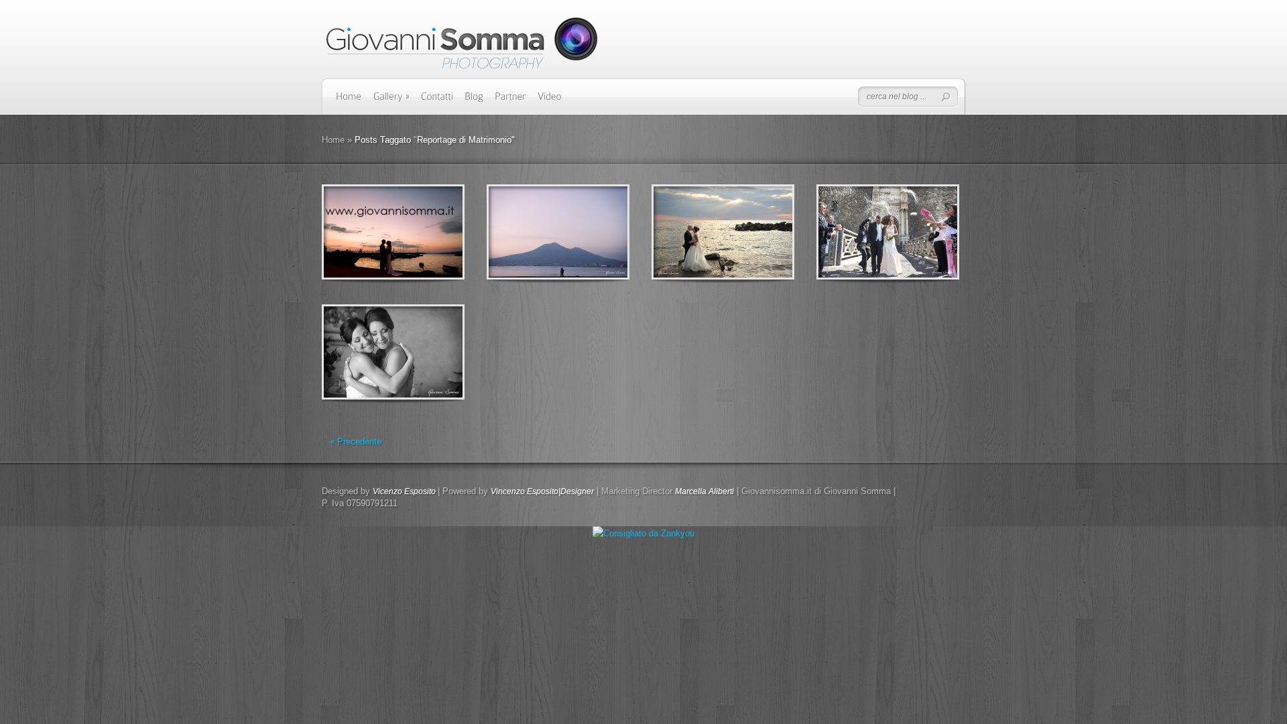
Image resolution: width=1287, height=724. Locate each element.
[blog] (474, 101)
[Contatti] (437, 101)
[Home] (349, 101)
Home (333, 140)
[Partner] (510, 101)
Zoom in (363, 232)
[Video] (550, 101)
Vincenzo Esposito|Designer (542, 491)
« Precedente (355, 441)
